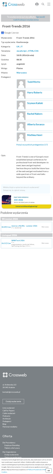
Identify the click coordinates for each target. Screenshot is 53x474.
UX (17, 46)
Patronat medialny (10, 427)
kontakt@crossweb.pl (11, 392)
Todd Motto (33, 81)
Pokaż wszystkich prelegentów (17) (32, 144)
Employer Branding (12, 445)
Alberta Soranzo (36, 124)
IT (22, 46)
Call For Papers (9, 410)
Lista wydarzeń (9, 408)
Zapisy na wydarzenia (13, 457)
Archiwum (7, 419)
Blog (4, 424)
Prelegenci (7, 421)
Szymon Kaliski (35, 103)
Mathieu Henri (34, 135)
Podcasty (6, 416)
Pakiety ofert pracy (12, 448)
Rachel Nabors (34, 113)
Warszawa (21, 72)
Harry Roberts (34, 92)
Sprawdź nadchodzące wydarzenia (29, 18)
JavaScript (21, 51)
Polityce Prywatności (35, 470)
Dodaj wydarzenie (12, 455)
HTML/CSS (33, 51)
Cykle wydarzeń (9, 413)
